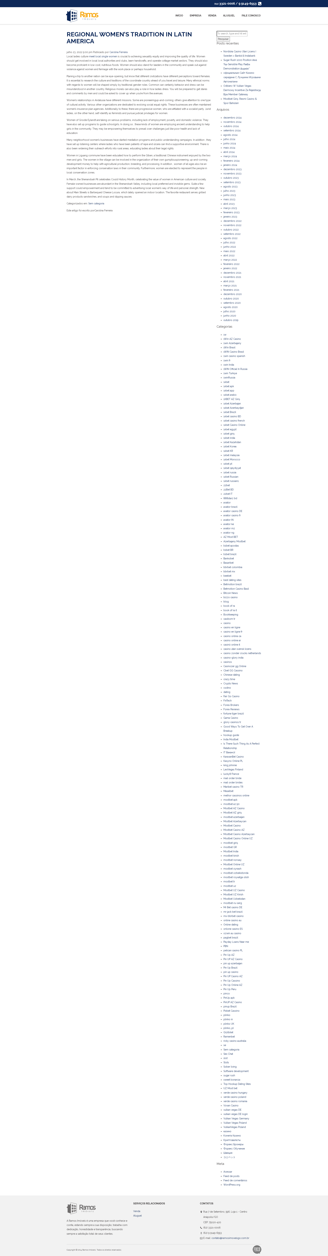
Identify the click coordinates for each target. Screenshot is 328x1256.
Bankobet (228, 558)
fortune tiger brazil (233, 713)
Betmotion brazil (232, 584)
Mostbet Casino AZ (234, 829)
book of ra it (230, 610)
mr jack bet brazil (233, 911)
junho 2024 (229, 143)
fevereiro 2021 (231, 289)
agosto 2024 (230, 135)
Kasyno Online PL (233, 761)
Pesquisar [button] (223, 39)
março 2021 (230, 285)
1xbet (226, 382)
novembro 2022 (232, 225)
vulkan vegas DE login (235, 1114)
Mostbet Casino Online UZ (238, 838)
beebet (227, 575)
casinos (227, 662)
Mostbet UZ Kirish (233, 894)
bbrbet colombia (232, 567)
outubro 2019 (230, 320)
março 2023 (230, 208)
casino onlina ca (232, 636)
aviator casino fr (232, 515)
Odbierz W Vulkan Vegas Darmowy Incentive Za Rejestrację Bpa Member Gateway (242, 90)
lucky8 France (231, 774)
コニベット (229, 1157)
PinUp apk (229, 997)
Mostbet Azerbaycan (234, 821)
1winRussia (229, 377)
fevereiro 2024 (231, 160)
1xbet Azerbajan (232, 403)
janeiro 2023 (230, 216)
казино (227, 1131)
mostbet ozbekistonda (235, 873)
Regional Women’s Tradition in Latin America (129, 38)
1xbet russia (229, 472)
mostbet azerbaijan (233, 817)
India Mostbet (230, 739)
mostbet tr (229, 881)
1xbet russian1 (231, 481)
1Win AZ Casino (232, 339)
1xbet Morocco (231, 459)
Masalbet (228, 791)
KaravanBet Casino (233, 756)
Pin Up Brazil (230, 967)
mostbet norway (232, 860)
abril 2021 (228, 281)
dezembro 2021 (232, 272)
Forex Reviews (231, 709)
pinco (226, 993)
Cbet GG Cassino (233, 670)
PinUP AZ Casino (232, 1002)
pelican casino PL (233, 950)
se (224, 1045)
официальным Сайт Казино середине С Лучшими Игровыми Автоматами (242, 77)
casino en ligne (231, 627)
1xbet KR (228, 451)
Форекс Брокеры (233, 1144)
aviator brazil (230, 506)
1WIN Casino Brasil (233, 351)
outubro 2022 (231, 229)
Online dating (230, 924)
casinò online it (231, 644)
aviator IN (228, 519)
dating (226, 692)
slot (225, 1058)
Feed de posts (231, 1176)
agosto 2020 (230, 307)
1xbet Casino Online (234, 425)
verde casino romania (235, 1101)
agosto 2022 (230, 238)
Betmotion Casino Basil (236, 588)
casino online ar (232, 640)
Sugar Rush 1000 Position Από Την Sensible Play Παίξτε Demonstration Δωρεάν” (240, 64)
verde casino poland (234, 1097)
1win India (228, 364)
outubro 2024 (231, 126)
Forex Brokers (231, 705)
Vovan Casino (230, 1105)
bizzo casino (230, 597)
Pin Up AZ (229, 954)
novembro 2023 (232, 173)
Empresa (195, 15)
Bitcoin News (230, 593)
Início (179, 15)
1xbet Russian (230, 476)
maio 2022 (229, 251)
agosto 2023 (230, 186)
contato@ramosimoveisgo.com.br (230, 1238)
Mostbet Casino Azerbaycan (239, 834)
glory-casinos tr (232, 722)
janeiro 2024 (230, 165)
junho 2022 (229, 246)
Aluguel (229, 15)
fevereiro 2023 (231, 212)
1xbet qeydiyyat (232, 468)
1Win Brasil (229, 347)
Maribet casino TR (233, 786)
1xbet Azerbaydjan (233, 407)
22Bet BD (228, 489)
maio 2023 (229, 199)
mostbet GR (230, 847)
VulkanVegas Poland (234, 1127)
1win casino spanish (234, 356)
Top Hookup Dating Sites (237, 1084)
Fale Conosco (251, 15)
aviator (227, 502)
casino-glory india (233, 657)
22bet (226, 485)
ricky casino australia (234, 1041)
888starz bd (230, 498)
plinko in (228, 1019)
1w (224, 334)
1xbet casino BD (232, 416)
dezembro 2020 (232, 294)
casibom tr (229, 618)
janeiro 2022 (230, 268)
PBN (225, 946)
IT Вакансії (229, 752)
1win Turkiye (230, 373)
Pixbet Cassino (231, 1010)
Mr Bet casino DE (232, 907)
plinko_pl (228, 1028)
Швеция (227, 1153)
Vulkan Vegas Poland (235, 1122)
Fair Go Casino (231, 696)
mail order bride (232, 778)
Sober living (230, 1066)
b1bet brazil (229, 554)
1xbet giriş (229, 433)
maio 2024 (229, 147)
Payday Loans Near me (236, 942)
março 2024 (230, 156)
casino (227, 623)
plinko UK (228, 1023)
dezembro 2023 (232, 169)
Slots (226, 1062)
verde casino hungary (235, 1092)
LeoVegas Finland (233, 769)
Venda (212, 15)
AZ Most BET (230, 537)
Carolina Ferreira (119, 52)
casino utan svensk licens (237, 649)
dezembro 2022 (232, 221)
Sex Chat (228, 1054)
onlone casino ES (233, 929)
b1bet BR (228, 550)
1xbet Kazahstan (232, 442)
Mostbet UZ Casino (234, 890)
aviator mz (229, 528)
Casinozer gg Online (234, 666)
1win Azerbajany (232, 343)
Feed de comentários (235, 1180)
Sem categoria (96, 203)
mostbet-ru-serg (232, 903)
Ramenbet (229, 1036)
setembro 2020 (232, 302)
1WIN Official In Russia (235, 369)
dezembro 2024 (232, 117)
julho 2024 (229, 139)
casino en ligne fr (232, 631)
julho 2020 (229, 311)
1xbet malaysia (231, 455)
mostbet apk (230, 799)
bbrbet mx (229, 571)
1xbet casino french (234, 420)
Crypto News (230, 683)
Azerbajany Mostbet (234, 541)
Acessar (227, 1171)
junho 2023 (229, 195)
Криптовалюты (232, 1140)
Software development (236, 1071)
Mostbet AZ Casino (234, 808)
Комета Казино (232, 1135)
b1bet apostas (231, 545)
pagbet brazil (230, 937)
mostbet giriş (230, 842)
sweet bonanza (231, 1079)
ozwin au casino (232, 933)
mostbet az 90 (231, 804)
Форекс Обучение (234, 1148)
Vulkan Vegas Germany (236, 1118)
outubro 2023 (231, 177)
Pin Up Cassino (231, 980)
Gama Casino (230, 717)
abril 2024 (229, 152)
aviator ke (228, 524)
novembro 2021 (232, 277)
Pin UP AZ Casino (233, 959)
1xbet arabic (230, 394)
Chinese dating (231, 674)
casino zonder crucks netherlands (242, 653)
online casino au (232, 920)
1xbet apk (228, 386)
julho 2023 (229, 190)
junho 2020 (229, 315)
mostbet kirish (231, 855)
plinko (226, 1015)
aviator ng (228, 532)
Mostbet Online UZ (233, 864)
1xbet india (229, 438)
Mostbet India (230, 851)
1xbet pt (227, 463)
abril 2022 (229, 255)
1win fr (226, 360)
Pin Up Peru (229, 989)
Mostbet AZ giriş (232, 812)
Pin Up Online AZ (232, 985)
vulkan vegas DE (232, 1109)
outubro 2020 (231, 298)
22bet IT (228, 493)
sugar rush (229, 1075)
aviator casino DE (232, 511)
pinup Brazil (230, 1006)
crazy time (229, 679)
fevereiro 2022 (231, 264)
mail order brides (233, 782)
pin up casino (230, 972)
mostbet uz (229, 886)
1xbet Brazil (229, 412)
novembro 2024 (232, 122)
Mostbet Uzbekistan (234, 898)
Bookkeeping (230, 614)
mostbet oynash (232, 868)
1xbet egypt (229, 429)
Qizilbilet (228, 1032)
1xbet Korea (229, 446)
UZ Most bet (230, 1088)
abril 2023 (229, 203)
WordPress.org (231, 1184)
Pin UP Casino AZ (233, 976)
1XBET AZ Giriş (231, 399)
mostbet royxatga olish (236, 877)
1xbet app (228, 390)
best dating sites (232, 580)
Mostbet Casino (232, 825)
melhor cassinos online (236, 795)
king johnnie (230, 765)
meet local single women (103, 56)
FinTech (227, 700)
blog (226, 601)
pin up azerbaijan (232, 963)
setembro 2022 (232, 234)
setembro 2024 (232, 130)
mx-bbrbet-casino (233, 916)
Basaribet (228, 562)
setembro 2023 (232, 182)
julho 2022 (229, 242)
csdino (227, 687)
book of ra (229, 605)
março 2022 (230, 259)
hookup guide (231, 735)
